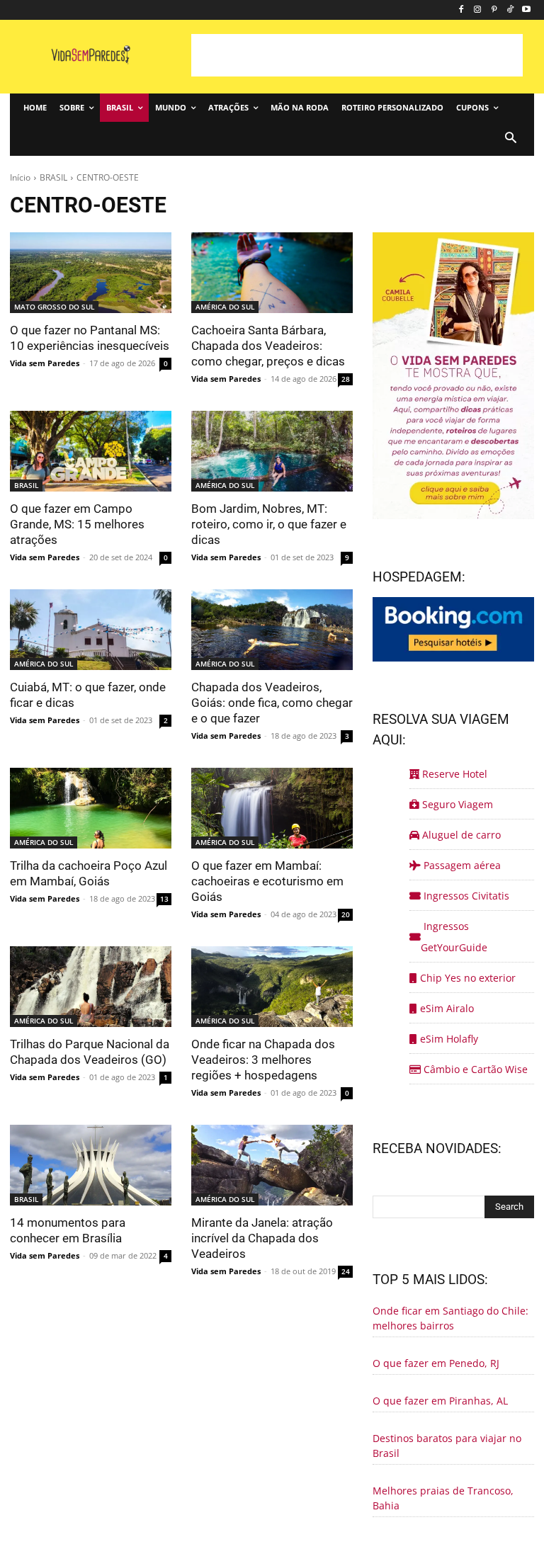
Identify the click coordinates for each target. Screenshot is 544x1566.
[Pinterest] (494, 10)
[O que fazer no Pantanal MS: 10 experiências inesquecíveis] (90, 272)
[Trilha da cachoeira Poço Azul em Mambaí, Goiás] (90, 808)
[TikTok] (510, 10)
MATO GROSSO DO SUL (54, 307)
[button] (510, 139)
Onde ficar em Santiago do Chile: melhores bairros (450, 1318)
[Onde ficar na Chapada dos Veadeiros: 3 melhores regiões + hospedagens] (272, 986)
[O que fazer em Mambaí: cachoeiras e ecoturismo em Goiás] (272, 808)
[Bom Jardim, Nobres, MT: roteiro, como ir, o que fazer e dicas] (272, 451)
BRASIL (53, 177)
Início (20, 177)
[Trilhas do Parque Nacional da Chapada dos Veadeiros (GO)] (90, 986)
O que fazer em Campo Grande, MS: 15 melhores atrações (77, 524)
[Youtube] (526, 10)
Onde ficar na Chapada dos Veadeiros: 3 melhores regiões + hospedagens (263, 1059)
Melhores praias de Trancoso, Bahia (443, 1498)
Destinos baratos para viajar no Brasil (447, 1445)
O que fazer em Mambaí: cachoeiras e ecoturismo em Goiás (267, 881)
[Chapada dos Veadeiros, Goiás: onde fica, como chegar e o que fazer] (272, 629)
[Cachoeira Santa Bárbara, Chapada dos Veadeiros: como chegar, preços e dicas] (272, 272)
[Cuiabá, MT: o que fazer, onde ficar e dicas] (90, 629)
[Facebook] (461, 10)
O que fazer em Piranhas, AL (440, 1400)
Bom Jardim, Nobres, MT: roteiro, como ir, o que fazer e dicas (268, 524)
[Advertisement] (357, 55)
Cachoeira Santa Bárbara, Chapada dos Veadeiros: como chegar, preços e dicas (268, 345)
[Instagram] (478, 10)
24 (345, 1271)
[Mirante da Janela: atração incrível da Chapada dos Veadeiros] (272, 1165)
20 (345, 914)
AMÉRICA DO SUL (225, 307)
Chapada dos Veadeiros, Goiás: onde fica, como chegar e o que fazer (272, 702)
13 (164, 899)
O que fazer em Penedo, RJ (436, 1363)
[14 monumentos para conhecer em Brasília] (90, 1165)
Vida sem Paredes (44, 363)
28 (345, 379)
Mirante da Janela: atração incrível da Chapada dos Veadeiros (262, 1238)
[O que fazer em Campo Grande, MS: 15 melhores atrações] (90, 451)
